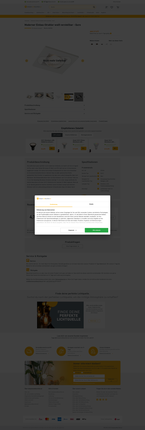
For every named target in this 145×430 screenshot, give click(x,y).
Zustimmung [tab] (53, 204)
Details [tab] (91, 204)
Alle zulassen (96, 230)
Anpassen (71, 230)
